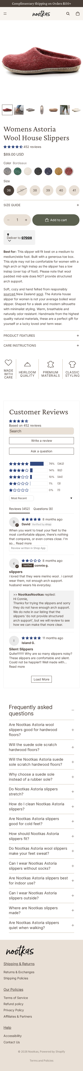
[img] (32, 519)
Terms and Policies (41, 1060)
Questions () (43, 509)
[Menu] (5, 14)
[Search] (68, 13)
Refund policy (13, 1004)
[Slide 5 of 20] (53, 110)
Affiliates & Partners (18, 1016)
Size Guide (12, 205)
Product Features (19, 335)
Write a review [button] (41, 440)
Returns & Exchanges (19, 972)
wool (39, 294)
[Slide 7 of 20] (76, 110)
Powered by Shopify (52, 1051)
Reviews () (19, 509)
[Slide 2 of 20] (19, 110)
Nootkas (33, 1051)
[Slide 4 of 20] (42, 110)
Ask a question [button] (41, 451)
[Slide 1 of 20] (7, 110)
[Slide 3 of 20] (30, 110)
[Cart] (78, 13)
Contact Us (12, 1042)
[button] (13, 147)
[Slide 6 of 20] (65, 110)
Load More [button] (41, 679)
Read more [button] (24, 543)
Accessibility (13, 1036)
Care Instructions (20, 345)
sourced (10, 294)
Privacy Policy (14, 1010)
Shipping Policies (16, 978)
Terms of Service (16, 998)
